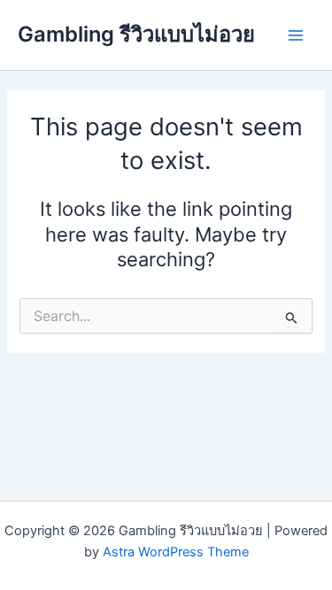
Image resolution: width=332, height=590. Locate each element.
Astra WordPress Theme (176, 552)
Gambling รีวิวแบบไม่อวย (136, 34)
